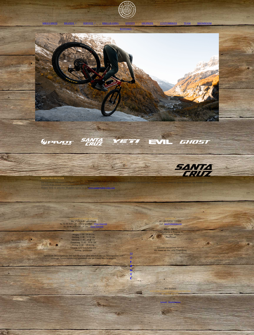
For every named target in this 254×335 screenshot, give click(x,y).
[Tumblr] (130, 278)
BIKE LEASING (110, 23)
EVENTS (130, 23)
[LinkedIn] (131, 270)
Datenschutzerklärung (174, 302)
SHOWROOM (204, 23)
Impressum (163, 302)
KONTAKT (126, 29)
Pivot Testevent (100, 224)
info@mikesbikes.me (173, 224)
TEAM (187, 23)
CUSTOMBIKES (168, 23)
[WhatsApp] (131, 258)
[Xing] (131, 274)
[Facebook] (130, 262)
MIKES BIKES (49, 23)
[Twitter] (131, 266)
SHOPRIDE (147, 23)
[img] (127, 9)
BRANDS (69, 23)
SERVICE (88, 23)
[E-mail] (131, 253)
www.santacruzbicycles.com (101, 188)
